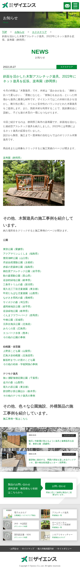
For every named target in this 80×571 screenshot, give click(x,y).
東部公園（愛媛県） (14, 249)
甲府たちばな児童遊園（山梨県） (21, 293)
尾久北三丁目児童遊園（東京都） (21, 289)
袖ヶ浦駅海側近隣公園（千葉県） (21, 378)
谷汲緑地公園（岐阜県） (16, 311)
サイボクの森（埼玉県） (16, 302)
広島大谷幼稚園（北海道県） (19, 355)
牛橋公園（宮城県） (14, 319)
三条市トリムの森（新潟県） (19, 284)
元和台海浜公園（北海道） (18, 324)
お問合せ (14, 549)
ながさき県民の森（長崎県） (19, 297)
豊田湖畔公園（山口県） (16, 258)
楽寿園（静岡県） (13, 157)
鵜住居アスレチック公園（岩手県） (22, 271)
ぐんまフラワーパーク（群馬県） (21, 315)
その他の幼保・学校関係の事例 (20, 364)
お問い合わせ (59, 486)
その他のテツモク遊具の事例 (19, 395)
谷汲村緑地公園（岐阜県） (18, 280)
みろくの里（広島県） (15, 328)
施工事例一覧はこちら (15, 418)
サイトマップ (28, 549)
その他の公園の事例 (14, 337)
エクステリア (67, 67)
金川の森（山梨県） (14, 382)
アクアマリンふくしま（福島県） (21, 253)
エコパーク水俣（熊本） (16, 333)
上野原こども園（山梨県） (18, 351)
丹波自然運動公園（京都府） (19, 262)
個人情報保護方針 (46, 549)
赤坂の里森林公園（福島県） (19, 267)
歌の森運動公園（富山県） (18, 275)
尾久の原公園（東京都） (16, 386)
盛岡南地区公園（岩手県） (18, 306)
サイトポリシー (64, 549)
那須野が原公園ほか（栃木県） (20, 391)
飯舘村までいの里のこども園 (19, 360)
